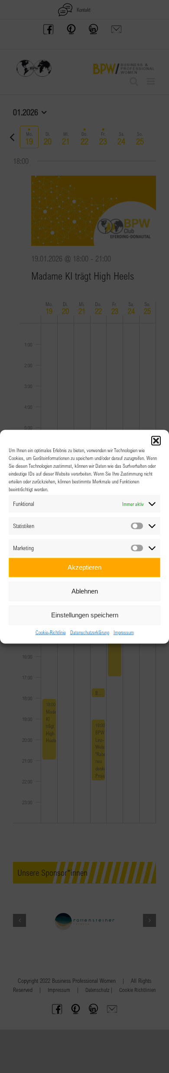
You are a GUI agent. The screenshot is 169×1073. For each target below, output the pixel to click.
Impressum (124, 631)
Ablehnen (85, 591)
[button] (156, 440)
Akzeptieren (84, 567)
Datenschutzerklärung (89, 631)
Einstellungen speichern (84, 615)
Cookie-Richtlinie (51, 631)
